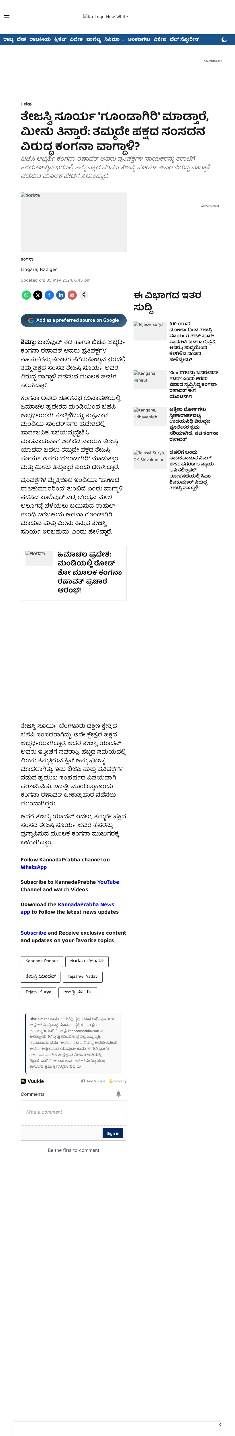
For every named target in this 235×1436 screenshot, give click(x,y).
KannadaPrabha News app (67, 908)
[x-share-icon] (37, 299)
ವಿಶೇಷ (160, 40)
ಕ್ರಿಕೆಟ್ (60, 40)
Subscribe (33, 933)
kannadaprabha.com (83, 1031)
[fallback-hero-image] (150, 331)
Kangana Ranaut (42, 961)
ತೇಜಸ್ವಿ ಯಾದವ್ (41, 977)
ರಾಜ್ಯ (8, 40)
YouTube (108, 882)
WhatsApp (34, 868)
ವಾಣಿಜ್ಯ (93, 40)
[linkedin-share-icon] (60, 299)
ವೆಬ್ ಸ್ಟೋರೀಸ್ (184, 40)
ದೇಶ (21, 40)
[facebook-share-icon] (49, 299)
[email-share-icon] (72, 299)
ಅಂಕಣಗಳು (139, 40)
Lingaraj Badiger (39, 269)
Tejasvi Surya (38, 992)
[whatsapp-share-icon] (26, 299)
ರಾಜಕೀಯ (40, 40)
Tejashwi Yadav (83, 977)
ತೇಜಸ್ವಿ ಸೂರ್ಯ (77, 992)
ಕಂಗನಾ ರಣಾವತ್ (87, 961)
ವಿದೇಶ (76, 40)
